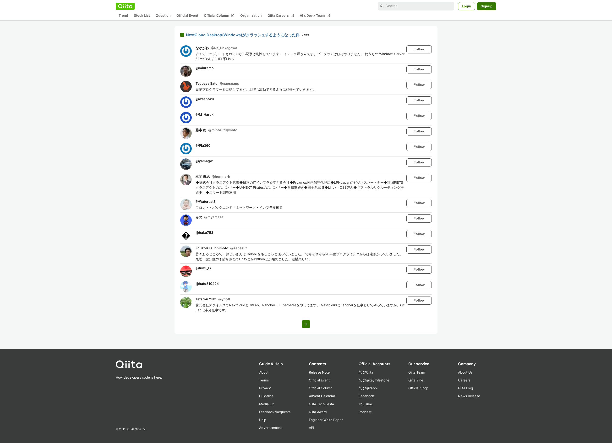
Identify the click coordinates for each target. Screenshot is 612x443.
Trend (123, 16)
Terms (264, 380)
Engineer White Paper (326, 420)
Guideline (266, 396)
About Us (465, 372)
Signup (486, 6)
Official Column (219, 15)
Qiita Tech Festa (321, 404)
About (263, 372)
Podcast (365, 412)
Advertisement (270, 428)
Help (262, 420)
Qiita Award (318, 412)
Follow (419, 49)
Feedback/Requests (274, 412)
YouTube (365, 404)
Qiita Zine (415, 380)
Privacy (265, 388)
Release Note (319, 372)
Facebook (366, 396)
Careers (464, 380)
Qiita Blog (465, 388)
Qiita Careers (281, 15)
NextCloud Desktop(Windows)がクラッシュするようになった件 (243, 34)
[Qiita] (125, 6)
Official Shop (418, 388)
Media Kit (266, 404)
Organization (251, 16)
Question (163, 16)
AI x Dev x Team (315, 15)
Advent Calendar (322, 396)
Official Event (187, 16)
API (311, 428)
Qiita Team (416, 372)
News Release (469, 396)
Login (466, 6)
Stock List (142, 16)
